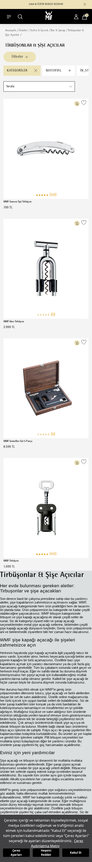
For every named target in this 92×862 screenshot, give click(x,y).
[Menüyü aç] (9, 16)
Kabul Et (76, 853)
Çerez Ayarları (16, 853)
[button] (84, 4)
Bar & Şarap (58, 30)
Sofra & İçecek (39, 30)
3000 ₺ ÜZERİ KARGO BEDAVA (46, 4)
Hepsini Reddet (46, 853)
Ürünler (23, 30)
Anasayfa (10, 30)
